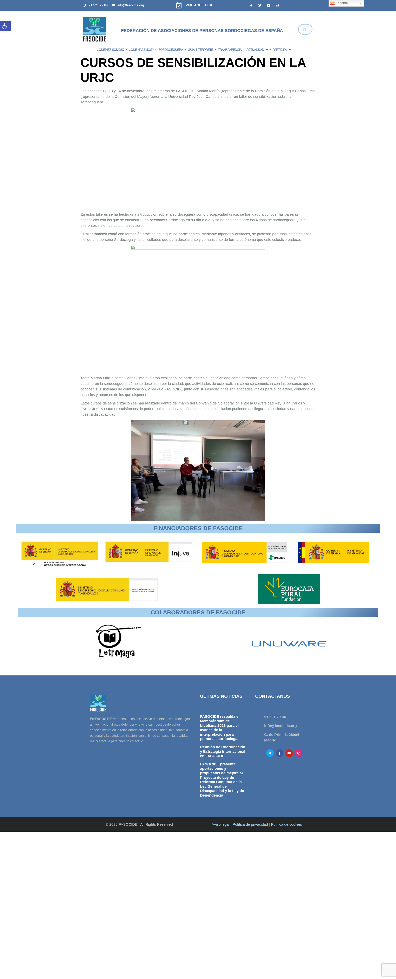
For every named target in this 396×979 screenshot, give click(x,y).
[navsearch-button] (305, 29)
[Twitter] (260, 5)
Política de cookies (286, 824)
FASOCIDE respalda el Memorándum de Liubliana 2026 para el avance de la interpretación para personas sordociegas (219, 727)
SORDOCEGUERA (170, 49)
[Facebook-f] (279, 753)
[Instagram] (277, 5)
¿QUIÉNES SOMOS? (110, 49)
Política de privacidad (250, 824)
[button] (5, 26)
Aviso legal (221, 824)
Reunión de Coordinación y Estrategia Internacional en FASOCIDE (222, 751)
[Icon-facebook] (251, 5)
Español (341, 3)
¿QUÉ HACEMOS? (141, 49)
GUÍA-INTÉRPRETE (200, 49)
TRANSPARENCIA (230, 49)
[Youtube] (268, 5)
